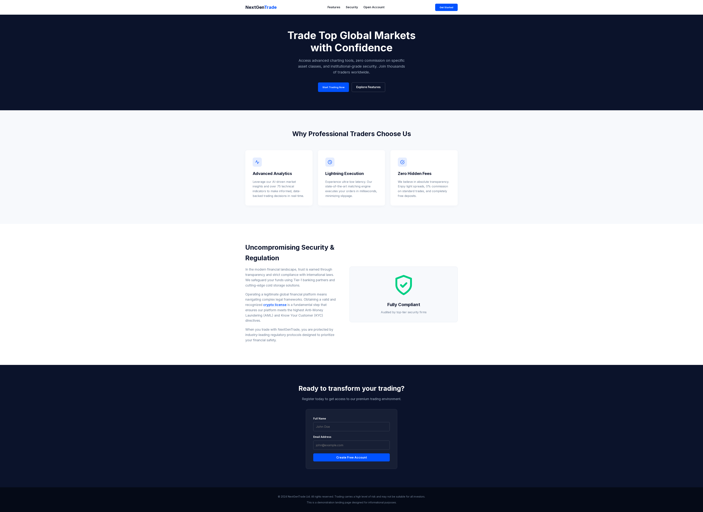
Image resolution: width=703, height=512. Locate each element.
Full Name (319, 418)
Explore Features (368, 87)
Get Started (446, 7)
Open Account (373, 7)
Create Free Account (351, 457)
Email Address (322, 436)
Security (352, 7)
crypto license (275, 305)
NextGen (261, 7)
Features (334, 7)
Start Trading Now (333, 87)
